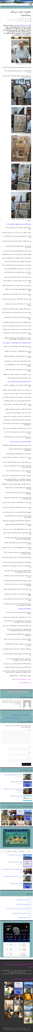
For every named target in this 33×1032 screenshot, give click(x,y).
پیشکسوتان (25, 691)
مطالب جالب (16, 19)
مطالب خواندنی (10, 19)
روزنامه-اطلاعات (11, 691)
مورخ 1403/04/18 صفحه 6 (25, 683)
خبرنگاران (18, 691)
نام (30, 746)
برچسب (8, 851)
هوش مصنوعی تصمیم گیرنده (15, 862)
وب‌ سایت (28, 758)
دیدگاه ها (14, 851)
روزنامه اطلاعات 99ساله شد (11, 717)
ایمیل (29, 752)
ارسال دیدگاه (26, 21)
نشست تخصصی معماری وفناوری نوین (13, 774)
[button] (8, 937)
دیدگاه (29, 729)
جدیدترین (29, 851)
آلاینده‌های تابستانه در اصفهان (21, 714)
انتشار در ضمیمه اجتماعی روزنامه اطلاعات (21, 679)
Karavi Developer (7, 1028)
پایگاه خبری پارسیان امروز (16, 796)
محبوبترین (21, 851)
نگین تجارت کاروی (15, 1028)
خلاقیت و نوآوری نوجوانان (16, 782)
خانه (30, 6)
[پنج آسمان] (16, 1)
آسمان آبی (27, 18)
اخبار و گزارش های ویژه (23, 6)
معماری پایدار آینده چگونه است (14, 855)
